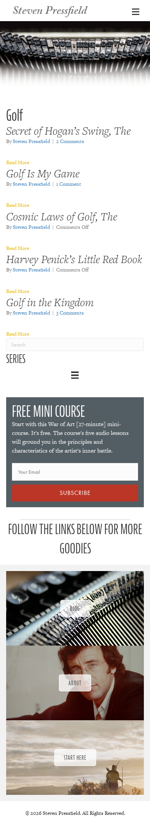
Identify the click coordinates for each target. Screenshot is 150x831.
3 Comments (70, 312)
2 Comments (70, 141)
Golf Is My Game (42, 173)
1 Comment (68, 184)
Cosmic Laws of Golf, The (61, 216)
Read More (17, 162)
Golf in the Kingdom (50, 302)
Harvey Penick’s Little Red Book (74, 259)
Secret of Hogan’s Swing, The (68, 130)
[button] (75, 493)
